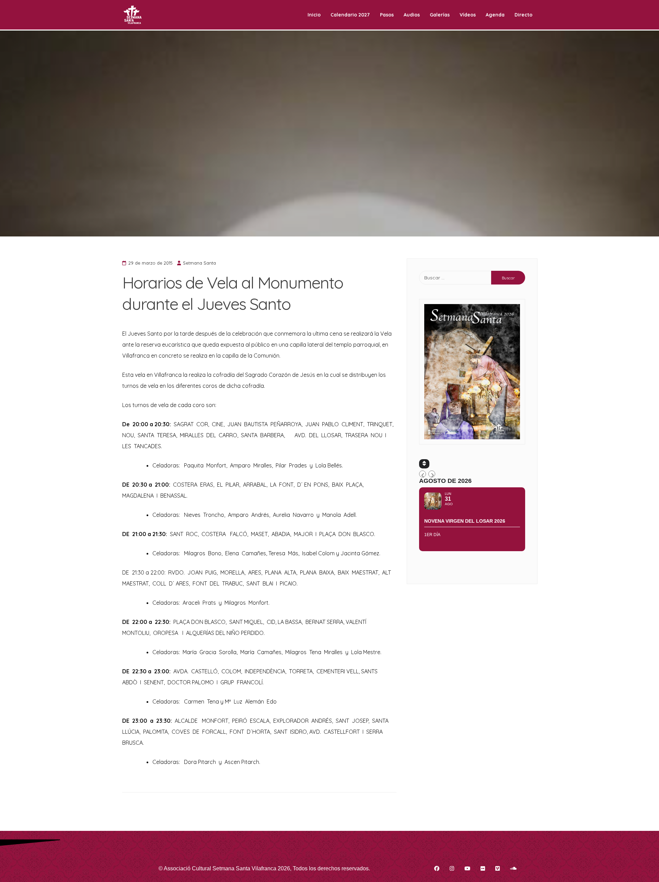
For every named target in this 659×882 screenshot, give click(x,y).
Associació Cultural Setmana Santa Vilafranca (220, 868)
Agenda (495, 15)
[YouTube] (467, 868)
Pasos (387, 15)
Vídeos (468, 15)
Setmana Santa (199, 263)
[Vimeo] (497, 868)
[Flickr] (482, 868)
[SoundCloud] (513, 868)
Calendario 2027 (350, 15)
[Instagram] (452, 868)
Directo (523, 15)
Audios (412, 15)
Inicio (314, 15)
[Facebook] (437, 868)
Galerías (440, 15)
